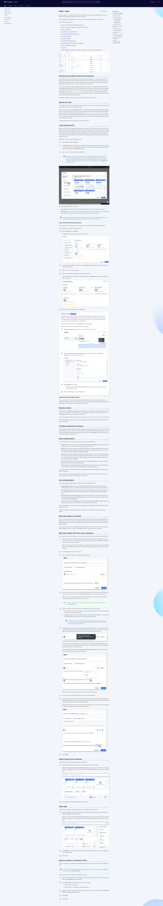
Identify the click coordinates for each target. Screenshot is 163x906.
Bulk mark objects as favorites (117, 33)
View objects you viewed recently (69, 32)
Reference (6, 21)
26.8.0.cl (153, 2)
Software (10, 5)
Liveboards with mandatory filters (117, 22)
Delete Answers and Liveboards (117, 38)
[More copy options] (108, 11)
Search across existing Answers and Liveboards (118, 13)
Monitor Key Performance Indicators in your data (72, 317)
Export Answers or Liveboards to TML (70, 50)
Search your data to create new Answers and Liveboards (74, 27)
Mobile (15, 5)
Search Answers (65, 97)
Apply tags (115, 40)
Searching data (64, 120)
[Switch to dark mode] (159, 2)
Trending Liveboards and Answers (118, 27)
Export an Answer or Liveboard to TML (117, 42)
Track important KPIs (117, 17)
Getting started (7, 11)
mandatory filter (87, 400)
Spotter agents (7, 13)
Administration (7, 19)
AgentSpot (21, 5)
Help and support (7, 23)
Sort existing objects (117, 30)
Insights (5, 15)
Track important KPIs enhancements (118, 19)
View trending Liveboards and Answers (70, 34)
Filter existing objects (117, 28)
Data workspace (7, 17)
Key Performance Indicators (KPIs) (91, 316)
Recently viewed (116, 24)
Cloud (5, 5)
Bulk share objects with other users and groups (118, 35)
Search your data (116, 15)
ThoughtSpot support (72, 604)
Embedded (27, 5)
